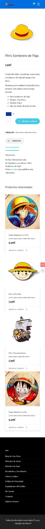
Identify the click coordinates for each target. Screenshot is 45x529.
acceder (14, 169)
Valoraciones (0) (12, 147)
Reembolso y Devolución (15, 471)
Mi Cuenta (9, 491)
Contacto (9, 496)
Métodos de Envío (13, 461)
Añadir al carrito (29, 121)
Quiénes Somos (12, 501)
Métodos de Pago (12, 466)
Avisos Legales (11, 476)
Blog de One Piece (13, 456)
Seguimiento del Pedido (15, 486)
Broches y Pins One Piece (26, 132)
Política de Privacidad (14, 481)
